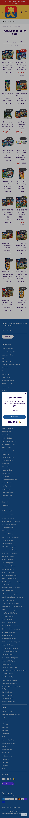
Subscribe (14, 417)
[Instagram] (11, 422)
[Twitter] (17, 422)
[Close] (25, 394)
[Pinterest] (14, 422)
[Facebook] (9, 422)
